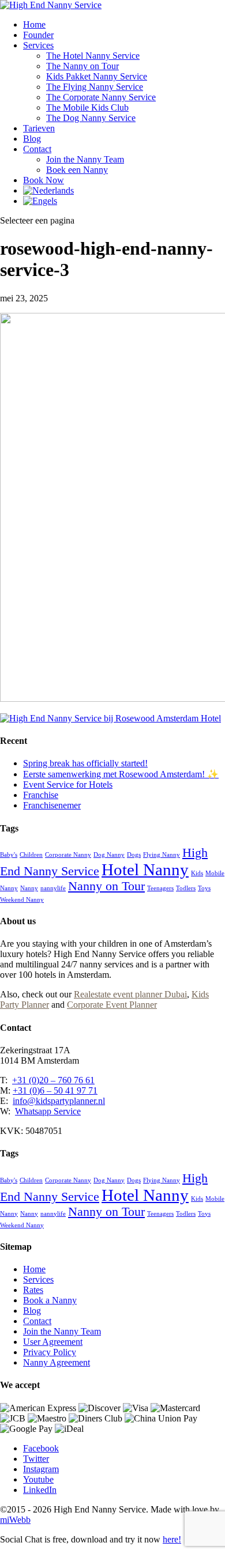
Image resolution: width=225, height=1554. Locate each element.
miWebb (15, 1520)
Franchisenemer (52, 805)
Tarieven (39, 128)
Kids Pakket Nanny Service (96, 76)
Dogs (134, 855)
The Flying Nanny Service (94, 87)
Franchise (40, 795)
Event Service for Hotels (67, 784)
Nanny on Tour (106, 886)
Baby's (8, 855)
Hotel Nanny (145, 869)
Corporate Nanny (68, 855)
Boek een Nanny (77, 170)
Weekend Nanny (22, 900)
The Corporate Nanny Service (101, 97)
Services (38, 45)
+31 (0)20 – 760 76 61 (53, 1080)
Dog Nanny (109, 855)
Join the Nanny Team (85, 159)
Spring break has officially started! (85, 763)
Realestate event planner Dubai (130, 994)
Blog (32, 138)
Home (34, 24)
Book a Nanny (50, 1300)
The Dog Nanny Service (91, 118)
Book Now (43, 180)
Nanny (29, 888)
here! (172, 1539)
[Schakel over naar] (48, 190)
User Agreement (52, 1342)
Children (31, 855)
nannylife (53, 888)
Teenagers (160, 888)
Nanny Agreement (56, 1362)
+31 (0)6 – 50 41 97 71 (55, 1090)
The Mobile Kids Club (87, 107)
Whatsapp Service (48, 1111)
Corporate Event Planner (112, 1004)
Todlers (186, 888)
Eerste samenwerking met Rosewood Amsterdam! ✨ (121, 774)
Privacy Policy (49, 1352)
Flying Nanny (161, 855)
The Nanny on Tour (82, 66)
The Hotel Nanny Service (93, 56)
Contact (37, 149)
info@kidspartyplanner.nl (59, 1101)
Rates (33, 1290)
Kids (197, 873)
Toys (204, 888)
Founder (38, 35)
